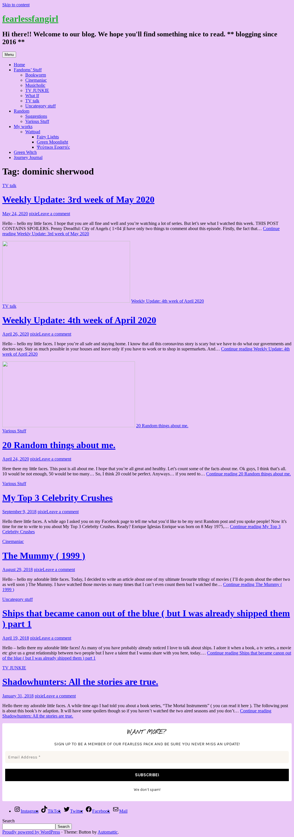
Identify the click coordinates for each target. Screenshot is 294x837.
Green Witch (25, 152)
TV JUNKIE (37, 90)
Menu (9, 54)
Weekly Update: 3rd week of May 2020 (78, 199)
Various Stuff (37, 121)
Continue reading (248, 473)
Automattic (108, 832)
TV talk (32, 100)
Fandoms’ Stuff (28, 69)
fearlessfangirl (30, 18)
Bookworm (35, 74)
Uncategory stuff (40, 105)
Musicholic (35, 85)
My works (23, 126)
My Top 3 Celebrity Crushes (57, 498)
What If (32, 95)
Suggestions (36, 116)
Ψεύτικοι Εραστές (53, 147)
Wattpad (32, 131)
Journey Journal (28, 157)
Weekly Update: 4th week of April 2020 (79, 320)
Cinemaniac (36, 80)
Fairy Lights (48, 136)
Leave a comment (54, 213)
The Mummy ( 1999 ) (43, 555)
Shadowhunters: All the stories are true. (80, 682)
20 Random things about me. (58, 445)
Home (19, 64)
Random (21, 111)
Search (8, 820)
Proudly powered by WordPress (31, 832)
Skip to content (16, 4)
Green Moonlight (52, 142)
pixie (33, 213)
